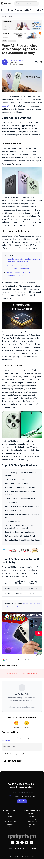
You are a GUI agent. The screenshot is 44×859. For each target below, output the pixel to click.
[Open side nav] (42, 3)
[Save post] (40, 62)
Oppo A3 (5, 106)
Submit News (32, 814)
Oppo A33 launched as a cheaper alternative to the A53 (19, 274)
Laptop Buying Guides (10, 822)
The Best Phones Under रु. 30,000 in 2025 (22, 605)
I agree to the (23, 796)
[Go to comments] (36, 62)
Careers (31, 816)
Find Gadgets (10, 827)
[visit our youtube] (12, 842)
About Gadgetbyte (31, 819)
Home (3, 10)
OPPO (10, 16)
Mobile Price (29, 10)
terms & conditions (28, 796)
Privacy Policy (6, 740)
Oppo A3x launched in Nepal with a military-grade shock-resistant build (24, 260)
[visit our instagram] (17, 842)
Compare (10, 824)
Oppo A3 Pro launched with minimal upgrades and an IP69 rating (20, 267)
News (10, 10)
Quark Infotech (31, 848)
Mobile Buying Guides (10, 819)
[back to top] (40, 854)
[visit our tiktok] (31, 842)
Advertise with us (32, 822)
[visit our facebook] (22, 842)
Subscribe (22, 801)
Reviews (18, 10)
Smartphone (12, 41)
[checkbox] (10, 796)
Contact (31, 827)
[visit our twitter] (26, 842)
